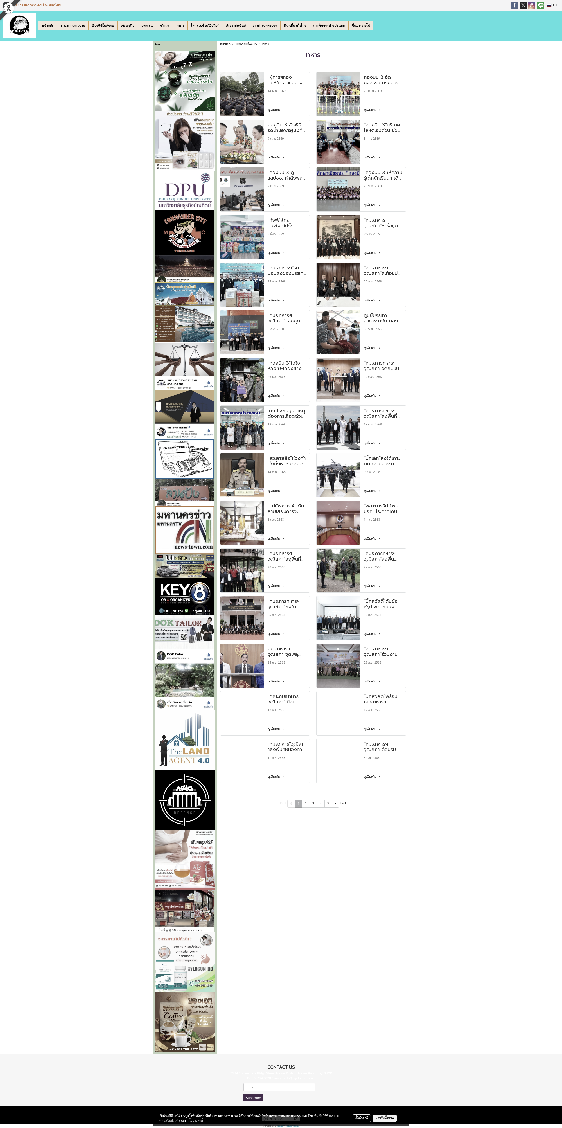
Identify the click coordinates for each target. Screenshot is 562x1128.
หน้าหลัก (48, 25)
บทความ (147, 25)
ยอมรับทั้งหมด (385, 1118)
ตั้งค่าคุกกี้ (361, 1118)
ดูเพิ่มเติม (274, 110)
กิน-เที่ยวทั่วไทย (295, 25)
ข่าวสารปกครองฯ (265, 25)
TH (554, 5)
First (283, 803)
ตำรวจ (164, 25)
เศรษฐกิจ (127, 25)
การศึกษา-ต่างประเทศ (329, 25)
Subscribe (253, 1098)
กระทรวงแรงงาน (73, 25)
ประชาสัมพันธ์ (235, 25)
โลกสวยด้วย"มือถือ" (205, 25)
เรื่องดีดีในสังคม (103, 25)
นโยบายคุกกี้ (195, 1120)
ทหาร (180, 25)
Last (343, 803)
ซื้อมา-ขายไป (361, 25)
